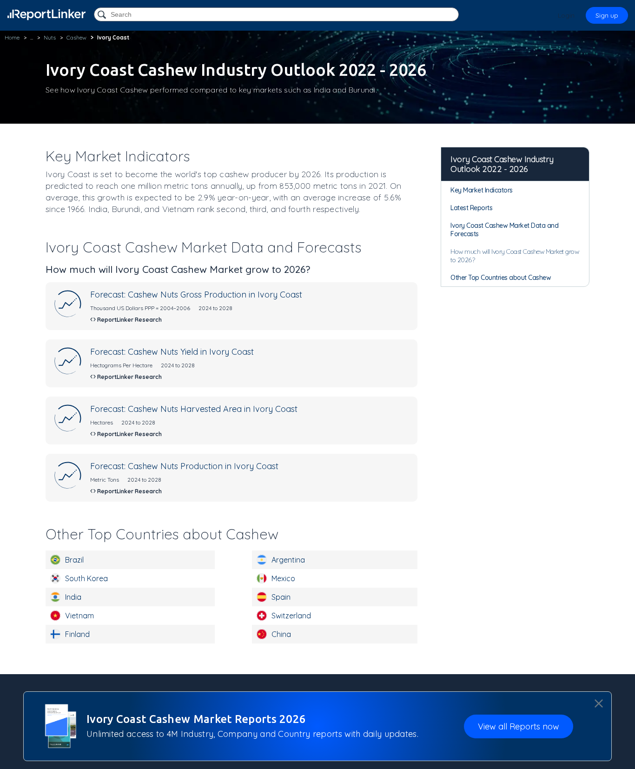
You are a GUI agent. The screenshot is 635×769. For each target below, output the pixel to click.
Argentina (288, 559)
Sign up (606, 15)
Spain (281, 597)
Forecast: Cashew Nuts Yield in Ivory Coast (172, 351)
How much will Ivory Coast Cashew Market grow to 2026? (514, 255)
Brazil (74, 559)
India (73, 597)
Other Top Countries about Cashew (500, 277)
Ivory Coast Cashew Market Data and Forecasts (504, 229)
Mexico (283, 578)
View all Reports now (518, 726)
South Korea (86, 578)
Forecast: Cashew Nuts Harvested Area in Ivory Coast (194, 409)
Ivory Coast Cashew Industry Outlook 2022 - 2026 (502, 164)
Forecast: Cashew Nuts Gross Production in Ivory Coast (196, 294)
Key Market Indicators (481, 190)
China (281, 634)
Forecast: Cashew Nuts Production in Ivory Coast (184, 466)
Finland (77, 634)
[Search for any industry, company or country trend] (103, 15)
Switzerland (291, 615)
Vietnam (79, 615)
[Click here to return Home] (46, 14)
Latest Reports (471, 208)
